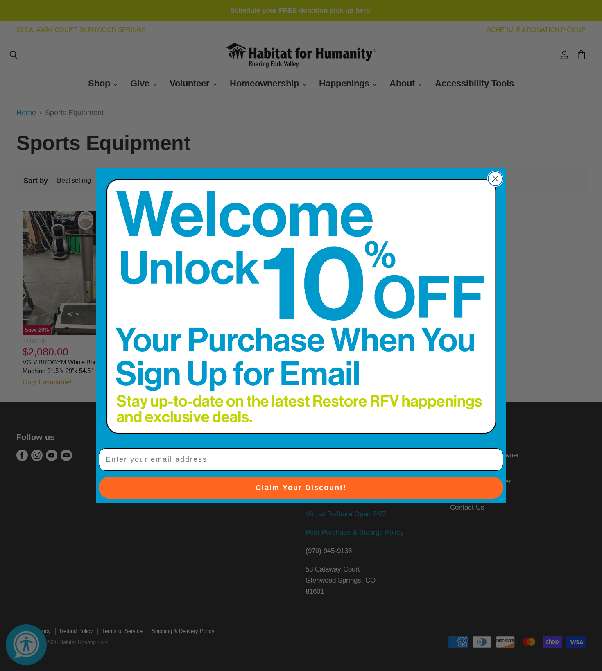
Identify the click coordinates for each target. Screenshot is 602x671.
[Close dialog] (495, 179)
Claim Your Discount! (301, 487)
